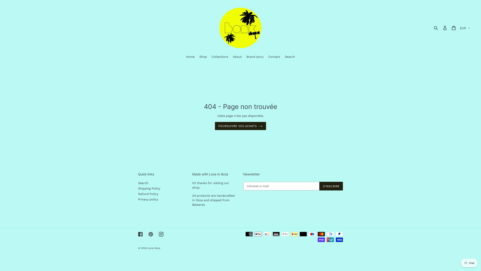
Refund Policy (148, 194)
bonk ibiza (154, 248)
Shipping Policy (149, 188)
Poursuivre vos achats (238, 126)
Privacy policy (148, 199)
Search (143, 183)
